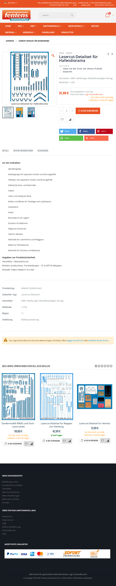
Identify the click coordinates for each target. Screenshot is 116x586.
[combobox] (57, 15)
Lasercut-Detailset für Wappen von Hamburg (56, 425)
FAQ (75, 5)
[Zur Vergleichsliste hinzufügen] (31, 444)
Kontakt (5, 502)
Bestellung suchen (10, 481)
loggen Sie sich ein (75, 340)
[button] (53, 58)
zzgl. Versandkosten (94, 94)
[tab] (7, 151)
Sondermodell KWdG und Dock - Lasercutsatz (18, 425)
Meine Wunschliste (10, 499)
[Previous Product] (108, 54)
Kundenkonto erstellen (12, 485)
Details (5, 150)
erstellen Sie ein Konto (98, 340)
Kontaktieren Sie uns (59, 5)
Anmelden (85, 5)
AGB (4, 523)
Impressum (7, 516)
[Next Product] (112, 54)
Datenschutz (7, 520)
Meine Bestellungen (11, 495)
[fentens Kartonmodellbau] (16, 15)
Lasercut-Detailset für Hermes (94, 423)
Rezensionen (43, 150)
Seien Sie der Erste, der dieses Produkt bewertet (82, 70)
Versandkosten (9, 530)
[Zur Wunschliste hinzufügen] (26, 444)
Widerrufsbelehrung (11, 526)
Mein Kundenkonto (10, 492)
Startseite (10, 41)
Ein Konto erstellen (104, 5)
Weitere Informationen (23, 150)
